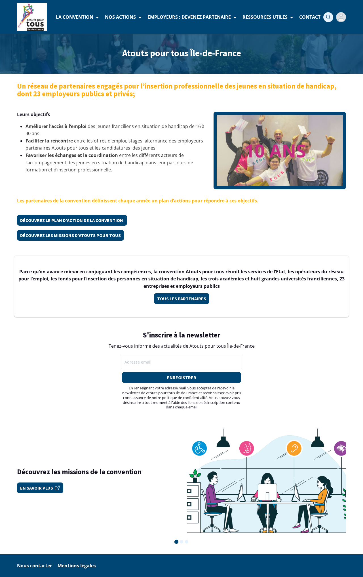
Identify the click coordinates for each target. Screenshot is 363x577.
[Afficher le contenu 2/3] (181, 542)
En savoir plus (36, 488)
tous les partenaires (181, 298)
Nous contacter (34, 565)
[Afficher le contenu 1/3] (176, 542)
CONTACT (309, 17)
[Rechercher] (328, 17)
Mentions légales (77, 565)
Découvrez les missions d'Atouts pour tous (70, 235)
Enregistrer (181, 377)
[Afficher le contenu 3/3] (186, 542)
